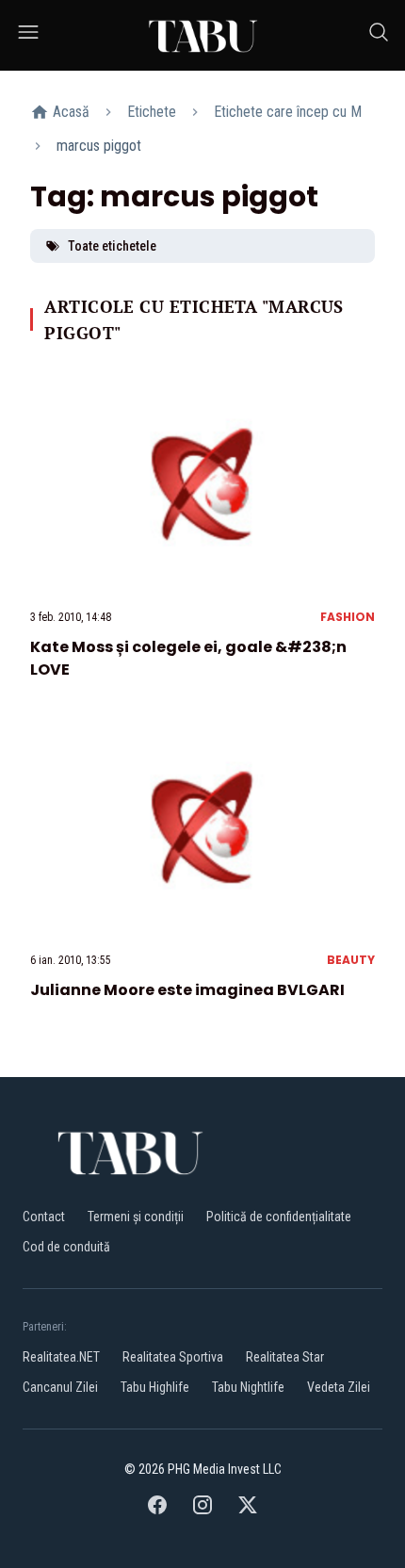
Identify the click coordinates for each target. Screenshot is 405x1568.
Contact (44, 1216)
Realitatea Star (285, 1356)
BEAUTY (351, 960)
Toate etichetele (112, 245)
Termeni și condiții (136, 1216)
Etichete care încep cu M (288, 112)
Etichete (151, 112)
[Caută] (378, 35)
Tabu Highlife (155, 1387)
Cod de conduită (66, 1246)
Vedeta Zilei (338, 1387)
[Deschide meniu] (28, 35)
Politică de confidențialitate (278, 1216)
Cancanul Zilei (60, 1387)
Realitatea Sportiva (172, 1356)
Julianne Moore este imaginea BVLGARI (187, 990)
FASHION (347, 617)
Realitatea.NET (61, 1356)
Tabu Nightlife (248, 1387)
